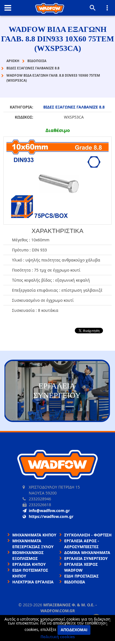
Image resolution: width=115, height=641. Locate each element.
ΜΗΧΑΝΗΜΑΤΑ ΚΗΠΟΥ (34, 535)
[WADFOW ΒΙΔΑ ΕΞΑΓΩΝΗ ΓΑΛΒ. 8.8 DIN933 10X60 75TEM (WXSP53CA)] (57, 180)
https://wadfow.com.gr (51, 516)
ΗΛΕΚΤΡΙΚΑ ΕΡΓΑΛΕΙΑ (33, 582)
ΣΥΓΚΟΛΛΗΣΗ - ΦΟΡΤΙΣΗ (88, 535)
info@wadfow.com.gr (49, 510)
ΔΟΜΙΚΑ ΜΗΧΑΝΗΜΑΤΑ (87, 552)
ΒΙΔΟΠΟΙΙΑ (74, 582)
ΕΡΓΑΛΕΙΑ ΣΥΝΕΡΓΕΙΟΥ (86, 558)
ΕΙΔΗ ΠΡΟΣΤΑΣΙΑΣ (81, 576)
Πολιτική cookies (57, 636)
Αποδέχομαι (74, 630)
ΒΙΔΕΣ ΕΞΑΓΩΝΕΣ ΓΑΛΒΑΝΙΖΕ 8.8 (74, 107)
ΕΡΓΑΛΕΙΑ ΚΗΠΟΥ (29, 564)
